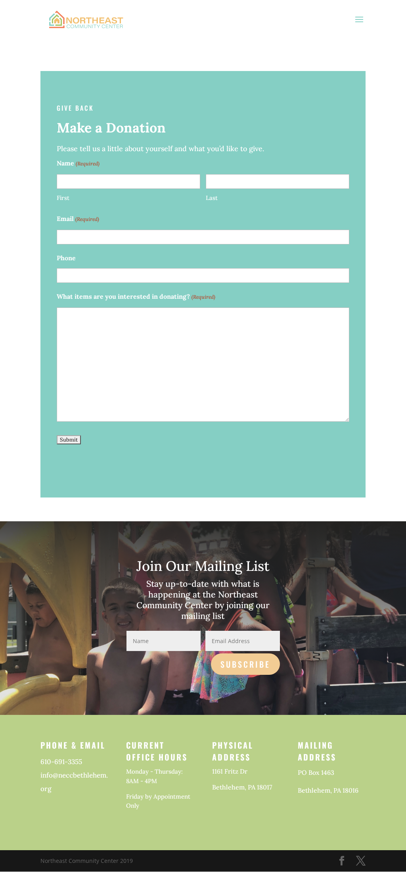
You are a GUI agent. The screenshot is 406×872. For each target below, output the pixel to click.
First (63, 198)
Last (212, 198)
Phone (66, 258)
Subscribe (245, 664)
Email (78, 219)
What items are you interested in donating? (136, 296)
